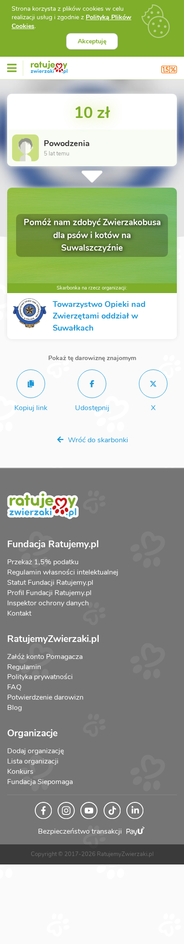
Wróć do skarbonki (97, 440)
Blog (14, 708)
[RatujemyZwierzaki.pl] (49, 66)
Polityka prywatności (40, 677)
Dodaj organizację (35, 751)
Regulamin (24, 667)
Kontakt (19, 613)
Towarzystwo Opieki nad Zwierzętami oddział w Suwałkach (99, 316)
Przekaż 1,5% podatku (43, 562)
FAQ (14, 687)
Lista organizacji (33, 761)
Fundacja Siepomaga (40, 782)
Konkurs (20, 771)
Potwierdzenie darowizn (45, 697)
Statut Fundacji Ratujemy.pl (50, 582)
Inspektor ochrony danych (48, 603)
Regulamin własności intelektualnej (62, 572)
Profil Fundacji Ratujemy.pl (49, 593)
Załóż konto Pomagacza (45, 657)
